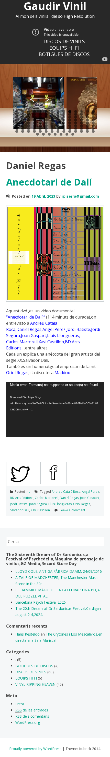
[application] (55, 409)
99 (16, 131)
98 (93, 128)
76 (46, 125)
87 (28, 128)
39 (75, 117)
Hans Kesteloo (27, 634)
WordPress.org (27, 722)
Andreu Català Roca (66, 491)
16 (22, 114)
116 (55, 134)
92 (58, 128)
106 (58, 131)
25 (75, 114)
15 (16, 114)
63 (52, 122)
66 (69, 122)
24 (69, 114)
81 (75, 125)
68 (81, 122)
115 (49, 134)
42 (93, 117)
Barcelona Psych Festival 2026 (40, 602)
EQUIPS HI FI (64, 48)
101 (28, 131)
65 (63, 122)
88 (34, 128)
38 (69, 117)
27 (87, 114)
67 (75, 122)
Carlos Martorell (46, 498)
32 (34, 117)
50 (58, 120)
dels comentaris (32, 716)
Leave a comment (72, 510)
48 (46, 120)
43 (16, 120)
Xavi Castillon (40, 510)
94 (69, 128)
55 (87, 120)
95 (75, 128)
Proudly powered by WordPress (35, 748)
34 (46, 117)
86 (22, 128)
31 (28, 117)
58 (22, 122)
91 (52, 128)
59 (28, 122)
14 (93, 111)
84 (93, 125)
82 (81, 125)
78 (58, 125)
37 (63, 117)
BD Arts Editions (21, 498)
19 (40, 114)
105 (52, 131)
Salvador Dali (19, 510)
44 (22, 120)
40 (81, 117)
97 (87, 128)
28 (93, 114)
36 (58, 117)
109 (75, 131)
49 (52, 120)
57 (16, 122)
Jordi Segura (38, 504)
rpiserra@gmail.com (80, 196)
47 (40, 120)
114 (43, 134)
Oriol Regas (81, 504)
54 (81, 120)
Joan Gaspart (89, 498)
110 (81, 131)
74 (34, 125)
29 (16, 117)
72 (22, 125)
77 (52, 125)
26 (81, 114)
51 (63, 120)
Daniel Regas (69, 498)
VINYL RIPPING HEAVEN (35, 684)
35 (52, 117)
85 (16, 128)
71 (16, 125)
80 (69, 125)
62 (46, 122)
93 (63, 128)
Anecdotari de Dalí (49, 182)
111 (87, 131)
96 (81, 128)
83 (87, 125)
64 (58, 122)
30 (22, 117)
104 (46, 131)
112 (93, 131)
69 (87, 122)
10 (69, 111)
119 (72, 134)
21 (52, 114)
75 (40, 125)
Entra (19, 703)
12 (81, 111)
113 (37, 134)
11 (75, 111)
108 (69, 131)
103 (40, 131)
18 (34, 114)
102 (34, 131)
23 (63, 114)
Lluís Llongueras (60, 504)
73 (28, 125)
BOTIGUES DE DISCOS (64, 54)
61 (40, 122)
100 (22, 131)
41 (87, 117)
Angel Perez (90, 491)
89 (40, 128)
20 (46, 114)
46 (34, 120)
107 (63, 131)
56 (93, 120)
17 (28, 114)
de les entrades (31, 710)
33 (40, 117)
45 (28, 120)
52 (69, 120)
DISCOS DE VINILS (64, 41)
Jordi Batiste (19, 504)
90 (46, 128)
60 (34, 122)
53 (75, 120)
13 (87, 111)
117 (61, 134)
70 (93, 122)
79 (63, 125)
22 (58, 114)
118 (66, 134)
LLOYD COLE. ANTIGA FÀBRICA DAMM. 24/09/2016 (58, 571)
